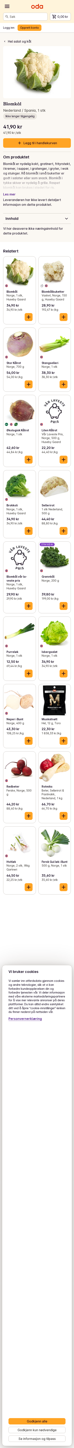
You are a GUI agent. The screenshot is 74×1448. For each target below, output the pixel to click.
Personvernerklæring (25, 1019)
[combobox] (28, 16)
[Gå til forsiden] (37, 6)
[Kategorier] (7, 6)
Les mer (9, 194)
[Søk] (7, 17)
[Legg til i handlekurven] (29, 317)
